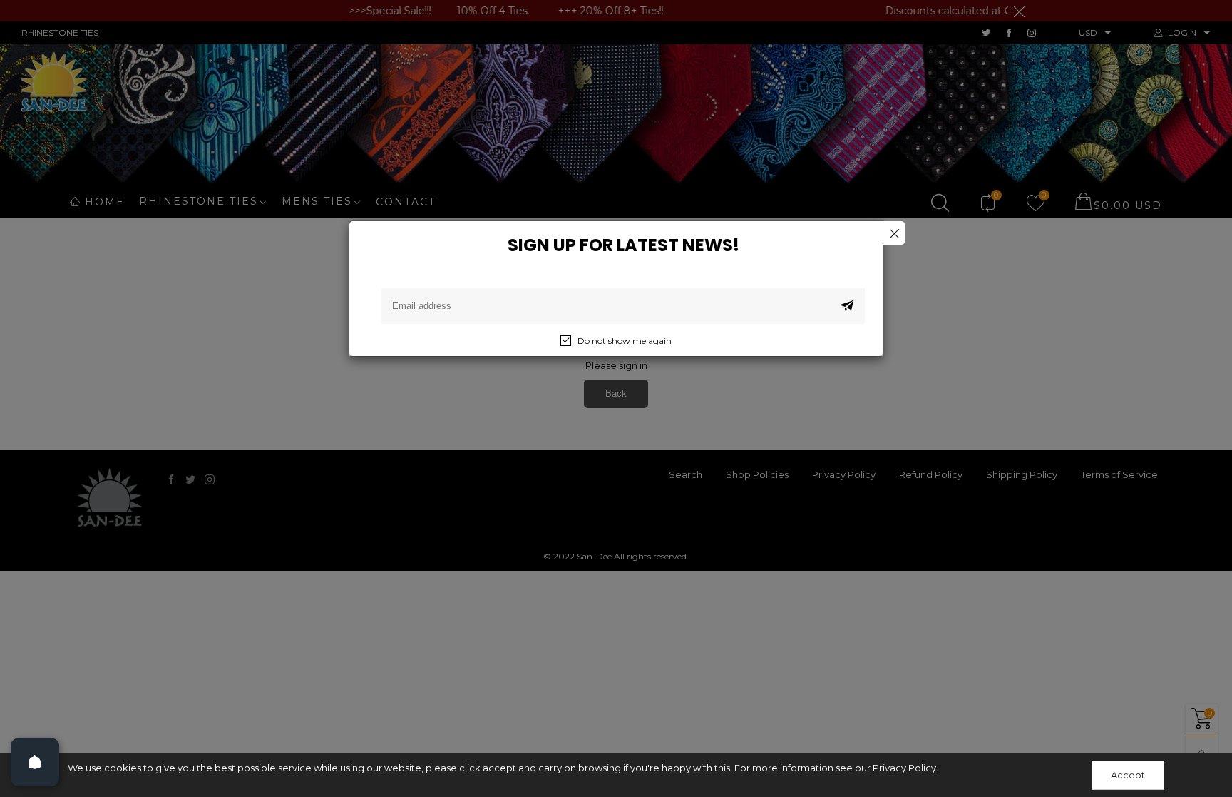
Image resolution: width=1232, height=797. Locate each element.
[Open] (35, 762)
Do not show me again (625, 340)
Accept (1128, 775)
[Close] (893, 233)
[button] (847, 306)
